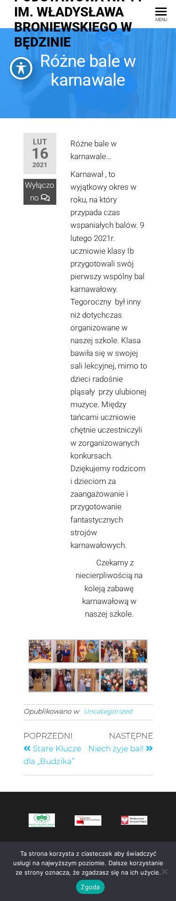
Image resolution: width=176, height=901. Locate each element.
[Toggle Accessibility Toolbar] (21, 68)
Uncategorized (108, 711)
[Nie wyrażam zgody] (164, 871)
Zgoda (90, 887)
